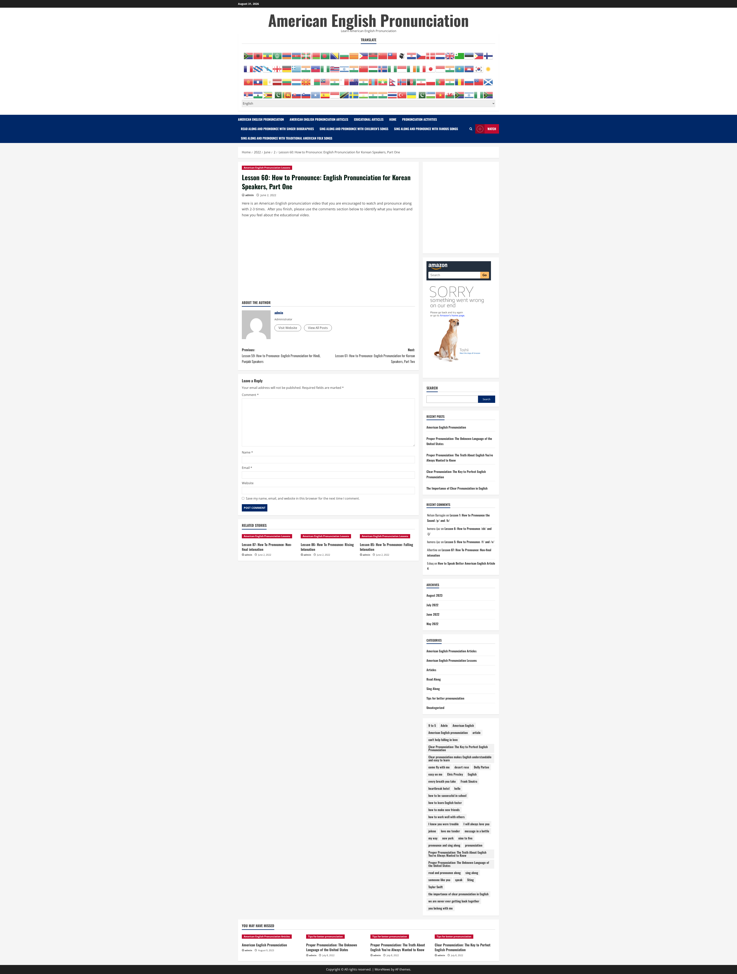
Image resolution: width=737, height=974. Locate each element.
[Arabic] (277, 54)
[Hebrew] (344, 67)
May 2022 (432, 623)
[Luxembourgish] (296, 80)
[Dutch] (440, 54)
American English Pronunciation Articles (319, 119)
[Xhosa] (459, 93)
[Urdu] (421, 93)
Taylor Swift (435, 887)
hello (457, 788)
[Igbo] (392, 67)
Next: (375, 355)
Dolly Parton (481, 767)
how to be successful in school (447, 795)
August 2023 (434, 595)
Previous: (281, 355)
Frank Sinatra (469, 781)
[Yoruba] (479, 93)
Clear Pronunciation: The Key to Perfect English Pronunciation (458, 748)
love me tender (450, 831)
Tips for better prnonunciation (445, 698)
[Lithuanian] (287, 80)
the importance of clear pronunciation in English (458, 894)
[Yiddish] (469, 93)
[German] (287, 67)
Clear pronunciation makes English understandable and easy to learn (460, 758)
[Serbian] (248, 93)
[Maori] (354, 80)
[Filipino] (479, 54)
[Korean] (479, 67)
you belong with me (440, 908)
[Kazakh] (459, 67)
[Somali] (316, 93)
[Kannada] (450, 67)
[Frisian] (258, 67)
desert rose (461, 767)
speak (458, 879)
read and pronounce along (444, 872)
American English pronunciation (448, 732)
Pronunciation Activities (419, 119)
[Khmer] (469, 67)
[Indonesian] (402, 67)
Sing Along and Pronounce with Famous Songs (426, 128)
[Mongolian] (373, 80)
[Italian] (421, 67)
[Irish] (411, 67)
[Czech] (421, 54)
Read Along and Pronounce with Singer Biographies (277, 128)
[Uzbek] (431, 93)
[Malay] (325, 80)
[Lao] (258, 80)
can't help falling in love (443, 739)
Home (392, 119)
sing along (471, 872)
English (472, 774)
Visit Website (287, 328)
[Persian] (421, 80)
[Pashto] (411, 80)
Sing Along (433, 688)
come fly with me (439, 767)
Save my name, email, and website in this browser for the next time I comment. (303, 498)
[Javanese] (440, 67)
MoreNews (382, 969)
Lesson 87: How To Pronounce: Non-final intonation (267, 547)
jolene (432, 831)
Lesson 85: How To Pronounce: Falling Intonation (386, 547)
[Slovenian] (306, 93)
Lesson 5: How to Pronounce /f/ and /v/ (469, 541)
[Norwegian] (402, 80)
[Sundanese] (335, 93)
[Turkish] (402, 93)
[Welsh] (450, 93)
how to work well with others (446, 817)
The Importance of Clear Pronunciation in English (456, 488)
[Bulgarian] (344, 54)
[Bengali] (325, 54)
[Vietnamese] (440, 93)
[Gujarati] (306, 67)
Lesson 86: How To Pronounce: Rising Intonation (327, 547)
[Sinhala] (287, 93)
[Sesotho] (258, 93)
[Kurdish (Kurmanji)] (488, 67)
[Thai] (392, 93)
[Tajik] (363, 93)
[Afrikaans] (248, 54)
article (477, 732)
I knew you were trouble (443, 824)
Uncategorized (435, 707)
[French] (248, 67)
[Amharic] (268, 54)
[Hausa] (325, 67)
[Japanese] (431, 67)
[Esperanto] (459, 54)
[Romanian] (459, 80)
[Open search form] (470, 129)
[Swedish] (354, 93)
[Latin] (268, 80)
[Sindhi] (277, 93)
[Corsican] (402, 54)
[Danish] (431, 54)
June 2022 (432, 614)
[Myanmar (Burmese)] (383, 80)
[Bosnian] (335, 54)
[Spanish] (325, 93)
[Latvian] (277, 80)
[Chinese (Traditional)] (392, 54)
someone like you (439, 879)
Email (247, 468)
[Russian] (469, 80)
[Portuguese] (440, 80)
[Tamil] (373, 93)
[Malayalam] (335, 80)
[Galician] (268, 67)
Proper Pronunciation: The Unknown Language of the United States (458, 864)
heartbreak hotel (438, 788)
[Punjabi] (450, 80)
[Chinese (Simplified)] (383, 54)
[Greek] (296, 67)
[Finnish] (488, 54)
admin (249, 195)
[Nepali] (392, 80)
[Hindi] (354, 67)
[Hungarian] (373, 67)
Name (247, 452)
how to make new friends (444, 809)
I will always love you (476, 824)
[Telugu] (383, 93)
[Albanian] (258, 54)
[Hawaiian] (335, 67)
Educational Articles (368, 119)
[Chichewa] (373, 54)
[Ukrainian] (411, 93)
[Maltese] (344, 80)
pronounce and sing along (444, 845)
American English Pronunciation (368, 20)
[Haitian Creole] (316, 67)
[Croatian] (411, 54)
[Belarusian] (316, 54)
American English (463, 725)
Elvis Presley (455, 774)
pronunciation (473, 845)
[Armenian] (287, 54)
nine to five (465, 838)
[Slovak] (296, 93)
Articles (431, 670)
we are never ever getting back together (453, 901)
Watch (491, 128)
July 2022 (432, 605)
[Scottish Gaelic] (488, 80)
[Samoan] (479, 80)
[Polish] (431, 80)
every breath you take (442, 781)
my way (432, 838)
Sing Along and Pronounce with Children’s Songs (354, 128)
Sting (470, 879)
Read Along (433, 679)
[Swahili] (344, 93)
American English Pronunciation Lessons (267, 167)
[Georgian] (277, 67)
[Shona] (268, 93)
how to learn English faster (445, 802)
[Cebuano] (363, 54)
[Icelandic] (383, 67)
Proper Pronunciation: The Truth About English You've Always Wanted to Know (457, 854)
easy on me (435, 774)
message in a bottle (477, 831)
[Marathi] (363, 80)
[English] (450, 54)
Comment (250, 395)
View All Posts (318, 328)
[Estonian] (469, 54)
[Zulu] (488, 93)
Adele (444, 725)
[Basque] (306, 54)
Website (248, 483)
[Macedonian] (306, 80)
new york (448, 838)
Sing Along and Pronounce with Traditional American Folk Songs (286, 138)
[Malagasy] (316, 80)
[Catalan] (354, 54)
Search (432, 388)
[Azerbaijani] (296, 54)
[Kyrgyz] (248, 80)
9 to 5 (432, 725)
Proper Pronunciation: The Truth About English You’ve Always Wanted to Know (397, 947)
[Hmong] (363, 67)
